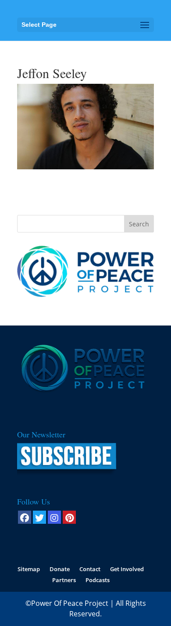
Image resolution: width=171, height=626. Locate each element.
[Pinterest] (69, 517)
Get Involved (127, 569)
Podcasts (98, 580)
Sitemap (29, 569)
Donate (60, 569)
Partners (64, 580)
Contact (89, 569)
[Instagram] (54, 517)
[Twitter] (39, 517)
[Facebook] (24, 517)
